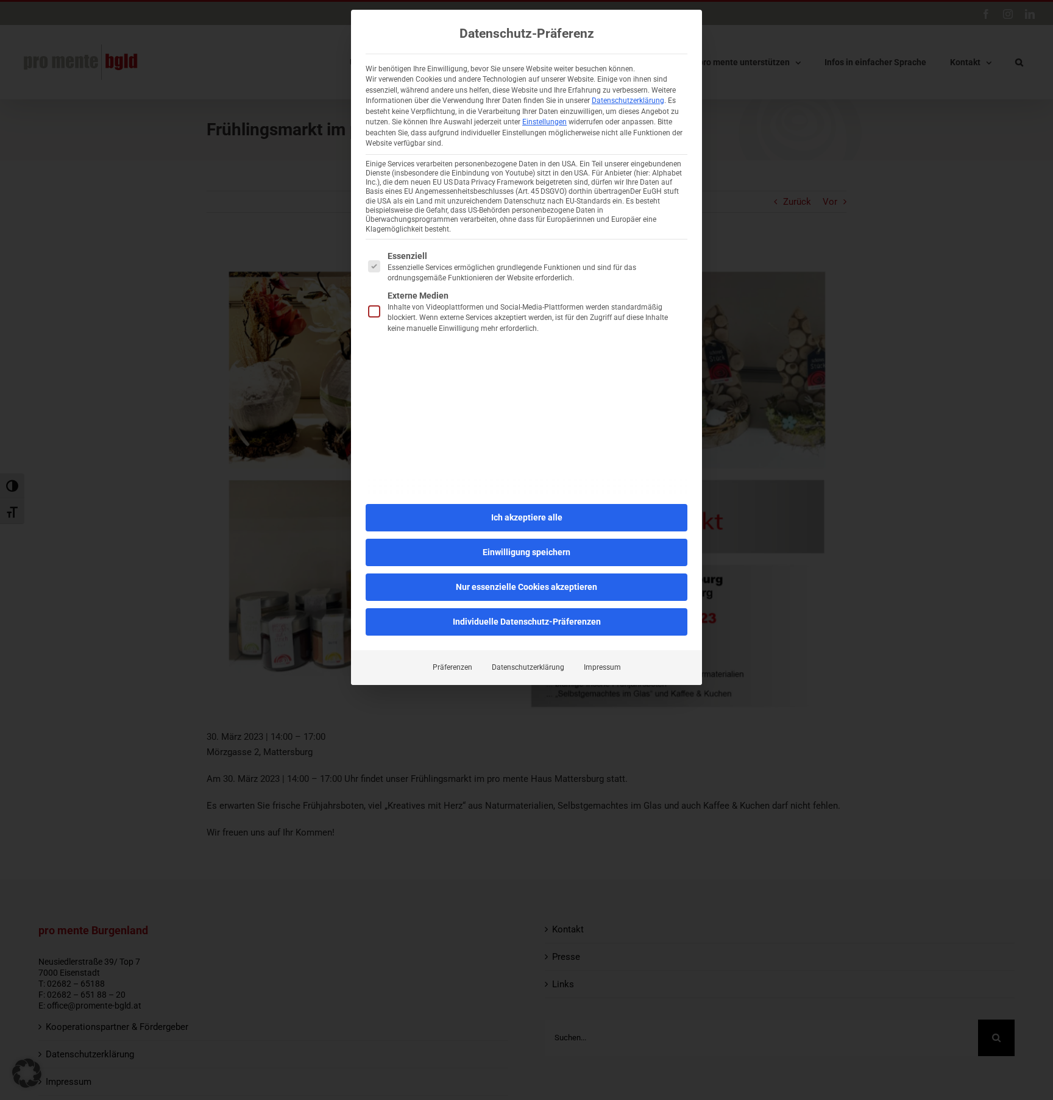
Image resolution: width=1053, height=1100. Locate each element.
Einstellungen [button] (544, 122)
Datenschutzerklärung (628, 100)
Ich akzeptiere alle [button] (526, 517)
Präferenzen (452, 667)
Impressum (602, 667)
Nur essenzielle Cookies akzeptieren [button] (526, 587)
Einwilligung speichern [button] (526, 552)
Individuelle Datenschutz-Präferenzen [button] (527, 621)
